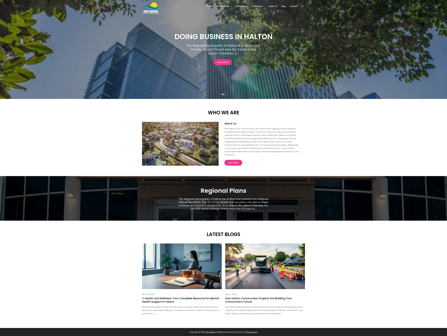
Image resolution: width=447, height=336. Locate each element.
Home (209, 6)
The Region (257, 6)
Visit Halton (210, 332)
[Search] (302, 6)
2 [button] (223, 94)
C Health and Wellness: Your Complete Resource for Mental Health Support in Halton (180, 300)
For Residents (222, 6)
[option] (223, 49)
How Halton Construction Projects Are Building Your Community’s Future (258, 300)
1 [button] (220, 94)
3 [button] (226, 94)
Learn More (222, 62)
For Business (240, 6)
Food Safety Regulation (223, 37)
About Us (273, 6)
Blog (283, 6)
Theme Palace (252, 332)
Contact (294, 6)
